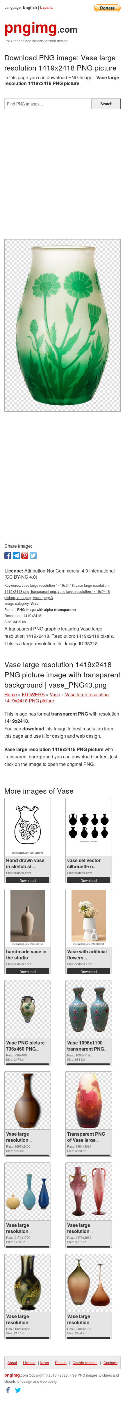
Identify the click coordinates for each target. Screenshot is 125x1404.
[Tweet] (33, 555)
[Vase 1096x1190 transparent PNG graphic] (88, 1009)
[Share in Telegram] (16, 555)
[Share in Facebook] (7, 555)
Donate (61, 1362)
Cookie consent (85, 1362)
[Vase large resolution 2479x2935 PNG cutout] (88, 1191)
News (44, 1362)
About (12, 1362)
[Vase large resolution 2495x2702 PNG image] (88, 1282)
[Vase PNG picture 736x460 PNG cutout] (27, 1009)
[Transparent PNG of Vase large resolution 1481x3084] (88, 1100)
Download (27, 880)
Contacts (110, 1362)
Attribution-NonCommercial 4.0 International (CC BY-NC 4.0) (59, 573)
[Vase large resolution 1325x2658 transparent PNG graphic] (27, 1282)
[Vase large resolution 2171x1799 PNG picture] (27, 1191)
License (29, 1362)
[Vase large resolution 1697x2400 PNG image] (27, 1100)
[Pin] (24, 555)
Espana (46, 7)
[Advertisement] (62, 176)
